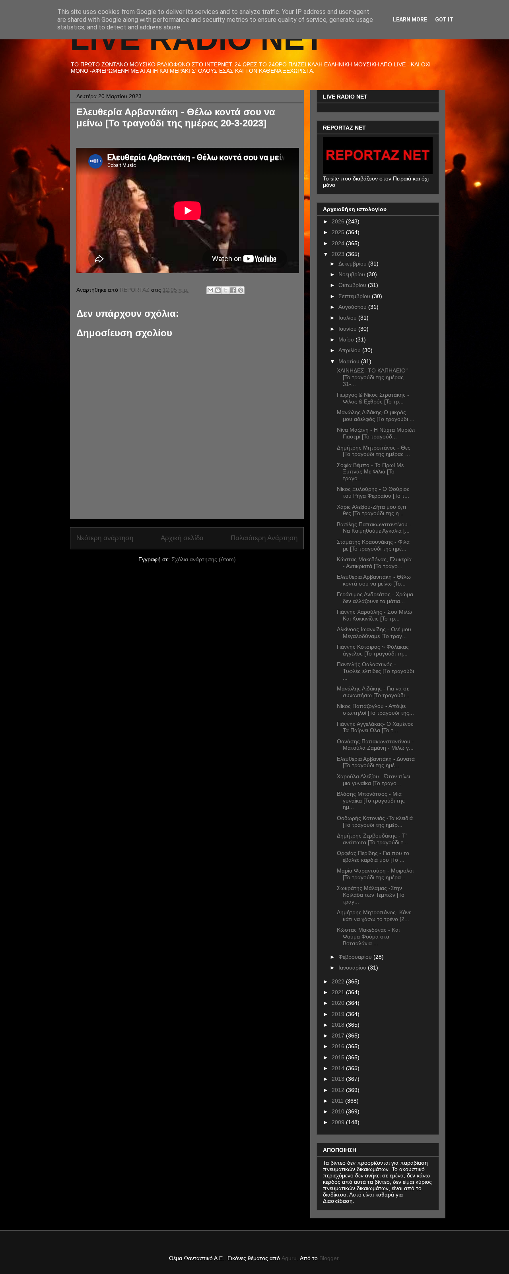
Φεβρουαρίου (355, 957)
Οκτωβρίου (353, 285)
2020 (339, 1003)
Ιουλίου (348, 317)
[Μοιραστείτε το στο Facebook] (233, 290)
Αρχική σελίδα (182, 538)
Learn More (410, 19)
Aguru (289, 1258)
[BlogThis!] (218, 290)
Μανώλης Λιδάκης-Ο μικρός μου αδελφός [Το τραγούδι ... (375, 415)
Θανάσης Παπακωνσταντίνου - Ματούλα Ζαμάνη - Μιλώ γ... (375, 744)
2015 (339, 1057)
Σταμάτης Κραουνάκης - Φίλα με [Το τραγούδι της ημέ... (373, 545)
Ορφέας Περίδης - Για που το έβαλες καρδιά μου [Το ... (373, 856)
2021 (339, 992)
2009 (339, 1122)
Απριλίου (350, 350)
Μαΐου (347, 339)
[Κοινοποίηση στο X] (225, 290)
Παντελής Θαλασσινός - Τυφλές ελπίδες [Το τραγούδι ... (375, 671)
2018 (339, 1025)
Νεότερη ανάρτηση (104, 538)
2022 (339, 981)
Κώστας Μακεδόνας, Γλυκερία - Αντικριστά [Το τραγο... (374, 562)
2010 (339, 1111)
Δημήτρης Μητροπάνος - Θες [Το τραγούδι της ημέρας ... (373, 451)
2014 (339, 1068)
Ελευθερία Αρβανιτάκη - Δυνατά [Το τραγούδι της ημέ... (376, 762)
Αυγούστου (353, 307)
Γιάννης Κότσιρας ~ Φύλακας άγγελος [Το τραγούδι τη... (373, 650)
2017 (339, 1035)
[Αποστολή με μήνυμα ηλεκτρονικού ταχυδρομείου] (210, 290)
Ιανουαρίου (353, 967)
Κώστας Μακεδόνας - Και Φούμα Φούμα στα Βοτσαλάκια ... (368, 936)
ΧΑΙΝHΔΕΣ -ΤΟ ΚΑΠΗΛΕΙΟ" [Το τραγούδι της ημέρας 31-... (372, 377)
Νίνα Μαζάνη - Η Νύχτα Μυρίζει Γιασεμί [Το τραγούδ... (376, 433)
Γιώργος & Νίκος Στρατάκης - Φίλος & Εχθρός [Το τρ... (373, 398)
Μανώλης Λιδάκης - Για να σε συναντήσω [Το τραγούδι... (373, 691)
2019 (339, 1014)
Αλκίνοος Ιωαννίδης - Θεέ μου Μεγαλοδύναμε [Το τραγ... (374, 632)
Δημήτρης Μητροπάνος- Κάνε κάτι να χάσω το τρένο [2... (374, 915)
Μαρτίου (349, 361)
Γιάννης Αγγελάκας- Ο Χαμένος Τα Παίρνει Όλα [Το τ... (375, 727)
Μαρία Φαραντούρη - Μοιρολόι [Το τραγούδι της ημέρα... (375, 873)
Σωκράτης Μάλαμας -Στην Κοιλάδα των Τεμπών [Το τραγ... (370, 895)
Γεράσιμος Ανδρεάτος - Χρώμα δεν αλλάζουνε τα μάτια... (375, 597)
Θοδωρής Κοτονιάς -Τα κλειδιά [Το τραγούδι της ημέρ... (375, 821)
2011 (338, 1101)
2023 (339, 254)
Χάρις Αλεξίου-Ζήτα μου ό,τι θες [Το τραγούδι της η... (371, 510)
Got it (444, 19)
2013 (339, 1079)
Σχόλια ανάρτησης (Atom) (203, 559)
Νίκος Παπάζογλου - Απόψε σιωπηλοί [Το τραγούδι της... (375, 709)
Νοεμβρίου (352, 274)
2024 (339, 243)
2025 (339, 232)
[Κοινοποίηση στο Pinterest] (241, 290)
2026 (339, 221)
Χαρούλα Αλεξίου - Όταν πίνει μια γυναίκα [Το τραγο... (373, 779)
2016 (339, 1046)
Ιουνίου (348, 329)
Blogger (328, 1258)
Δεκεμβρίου (353, 263)
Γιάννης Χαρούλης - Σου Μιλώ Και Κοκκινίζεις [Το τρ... (374, 615)
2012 (339, 1090)
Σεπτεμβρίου (355, 296)
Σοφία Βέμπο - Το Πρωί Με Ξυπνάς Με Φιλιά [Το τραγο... (370, 472)
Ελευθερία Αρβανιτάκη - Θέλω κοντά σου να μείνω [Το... (374, 580)
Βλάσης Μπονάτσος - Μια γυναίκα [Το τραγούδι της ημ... (371, 801)
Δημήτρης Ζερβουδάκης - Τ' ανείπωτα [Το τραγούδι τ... (372, 838)
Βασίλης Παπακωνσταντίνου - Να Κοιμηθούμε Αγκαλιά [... (374, 527)
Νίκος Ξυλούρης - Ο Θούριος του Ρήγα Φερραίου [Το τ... (373, 492)
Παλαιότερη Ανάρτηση (264, 538)
